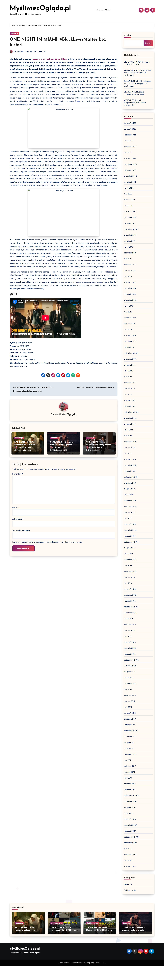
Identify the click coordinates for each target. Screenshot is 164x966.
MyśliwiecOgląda (23, 51)
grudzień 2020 (130, 164)
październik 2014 (131, 542)
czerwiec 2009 (130, 843)
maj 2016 (128, 436)
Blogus (89, 963)
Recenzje (14, 33)
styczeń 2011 (129, 784)
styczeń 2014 (130, 589)
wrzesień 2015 (130, 483)
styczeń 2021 (130, 158)
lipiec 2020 (129, 188)
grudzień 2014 (130, 530)
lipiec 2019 (128, 247)
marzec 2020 (129, 200)
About (108, 10)
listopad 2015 (130, 471)
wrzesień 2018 (130, 300)
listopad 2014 (130, 536)
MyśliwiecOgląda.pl (40, 8)
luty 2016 (128, 453)
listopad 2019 (130, 223)
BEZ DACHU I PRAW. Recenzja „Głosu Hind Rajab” (24, 444)
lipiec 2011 (128, 748)
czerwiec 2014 (130, 560)
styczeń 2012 (130, 713)
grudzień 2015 (130, 465)
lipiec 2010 (128, 813)
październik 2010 (131, 796)
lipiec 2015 (128, 495)
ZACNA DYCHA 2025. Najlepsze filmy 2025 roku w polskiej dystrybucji (137, 72)
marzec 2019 (129, 270)
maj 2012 (128, 689)
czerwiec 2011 (130, 754)
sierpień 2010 (130, 807)
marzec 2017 (129, 388)
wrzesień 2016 (130, 418)
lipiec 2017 (128, 371)
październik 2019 (131, 229)
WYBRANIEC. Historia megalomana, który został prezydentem (98, 444)
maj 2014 (128, 565)
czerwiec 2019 (130, 253)
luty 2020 (128, 206)
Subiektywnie (130, 890)
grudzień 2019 (130, 217)
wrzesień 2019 (130, 235)
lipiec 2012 (128, 678)
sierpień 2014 (130, 548)
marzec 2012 (129, 701)
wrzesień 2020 (130, 176)
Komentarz (17, 474)
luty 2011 (128, 778)
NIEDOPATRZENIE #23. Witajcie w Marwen (94, 388)
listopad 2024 (130, 135)
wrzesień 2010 (130, 801)
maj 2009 (128, 849)
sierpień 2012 (130, 672)
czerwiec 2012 (130, 683)
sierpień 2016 (130, 424)
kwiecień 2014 (130, 571)
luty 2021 (128, 153)
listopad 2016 (130, 406)
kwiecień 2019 (130, 265)
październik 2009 (131, 837)
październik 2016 (131, 412)
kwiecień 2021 (130, 147)
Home (100, 10)
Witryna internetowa (21, 530)
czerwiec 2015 (130, 501)
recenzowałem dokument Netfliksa (49, 59)
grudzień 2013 (130, 595)
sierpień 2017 (129, 365)
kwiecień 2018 (130, 318)
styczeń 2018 (130, 335)
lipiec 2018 (128, 306)
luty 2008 (128, 860)
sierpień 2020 (130, 182)
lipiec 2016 (128, 430)
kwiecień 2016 (130, 442)
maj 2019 (128, 259)
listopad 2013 (130, 601)
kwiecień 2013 (130, 624)
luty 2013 (128, 636)
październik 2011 (131, 731)
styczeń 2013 (130, 642)
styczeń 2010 (130, 819)
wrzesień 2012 (130, 666)
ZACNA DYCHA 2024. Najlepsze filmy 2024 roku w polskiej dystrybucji (137, 83)
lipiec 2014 (128, 554)
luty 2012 (128, 707)
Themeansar (100, 963)
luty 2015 (128, 518)
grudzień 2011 (130, 719)
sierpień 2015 (129, 489)
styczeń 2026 (130, 123)
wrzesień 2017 (130, 359)
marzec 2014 (129, 577)
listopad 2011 (129, 725)
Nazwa (15, 507)
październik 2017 (131, 353)
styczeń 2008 (130, 866)
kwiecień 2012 (130, 695)
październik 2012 (131, 660)
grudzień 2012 (130, 648)
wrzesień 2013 (130, 613)
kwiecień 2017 (130, 383)
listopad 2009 (130, 831)
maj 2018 (128, 312)
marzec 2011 (129, 772)
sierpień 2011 (129, 742)
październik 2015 (131, 477)
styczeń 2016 (130, 459)
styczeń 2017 (130, 400)
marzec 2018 (129, 324)
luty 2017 (128, 394)
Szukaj (128, 36)
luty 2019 (128, 276)
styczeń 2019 (130, 282)
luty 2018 (128, 329)
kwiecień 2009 (130, 855)
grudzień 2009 (130, 825)
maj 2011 (128, 760)
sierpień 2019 (130, 241)
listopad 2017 (130, 347)
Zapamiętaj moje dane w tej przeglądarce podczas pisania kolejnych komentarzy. (48, 542)
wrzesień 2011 (130, 737)
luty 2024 (128, 141)
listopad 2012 (130, 654)
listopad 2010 (130, 790)
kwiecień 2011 (130, 766)
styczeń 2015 (130, 524)
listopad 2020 (130, 170)
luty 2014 (128, 583)
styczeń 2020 (130, 211)
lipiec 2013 (128, 619)
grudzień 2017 (130, 341)
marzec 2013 (129, 630)
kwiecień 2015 (130, 506)
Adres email (17, 519)
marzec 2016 (129, 447)
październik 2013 (131, 607)
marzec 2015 (129, 512)
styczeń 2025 (130, 129)
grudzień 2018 (130, 288)
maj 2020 (128, 194)
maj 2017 (128, 377)
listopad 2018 (130, 294)
